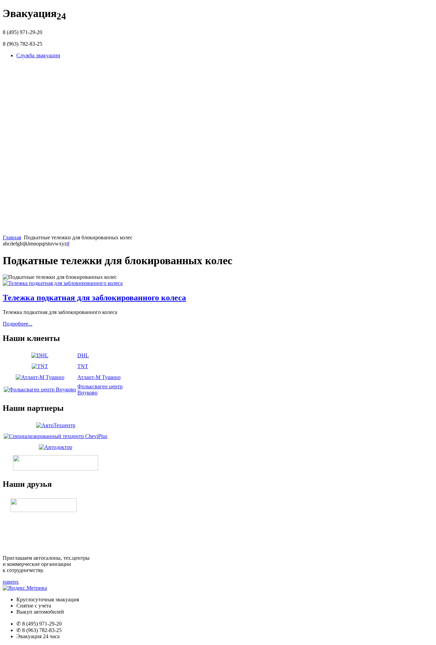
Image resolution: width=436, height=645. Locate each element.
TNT (82, 366)
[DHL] (39, 355)
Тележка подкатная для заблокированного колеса (94, 297)
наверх (11, 582)
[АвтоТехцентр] (55, 425)
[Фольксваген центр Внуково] (40, 389)
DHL (83, 355)
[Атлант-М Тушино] (40, 377)
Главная (12, 237)
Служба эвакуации (38, 55)
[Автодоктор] (55, 447)
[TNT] (40, 366)
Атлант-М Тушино (99, 377)
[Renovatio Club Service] (55, 468)
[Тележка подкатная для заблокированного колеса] (63, 283)
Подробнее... (17, 324)
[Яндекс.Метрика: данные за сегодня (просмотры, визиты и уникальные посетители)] (25, 588)
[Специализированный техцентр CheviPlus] (55, 436)
